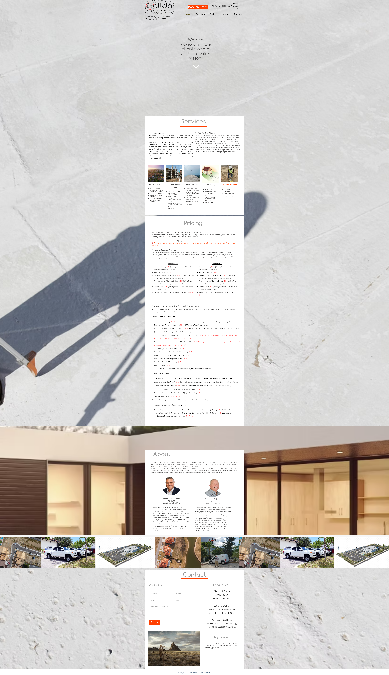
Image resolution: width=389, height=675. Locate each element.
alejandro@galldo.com (213, 503)
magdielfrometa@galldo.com (172, 503)
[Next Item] (385, 552)
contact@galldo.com (212, 648)
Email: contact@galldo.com (222, 620)
